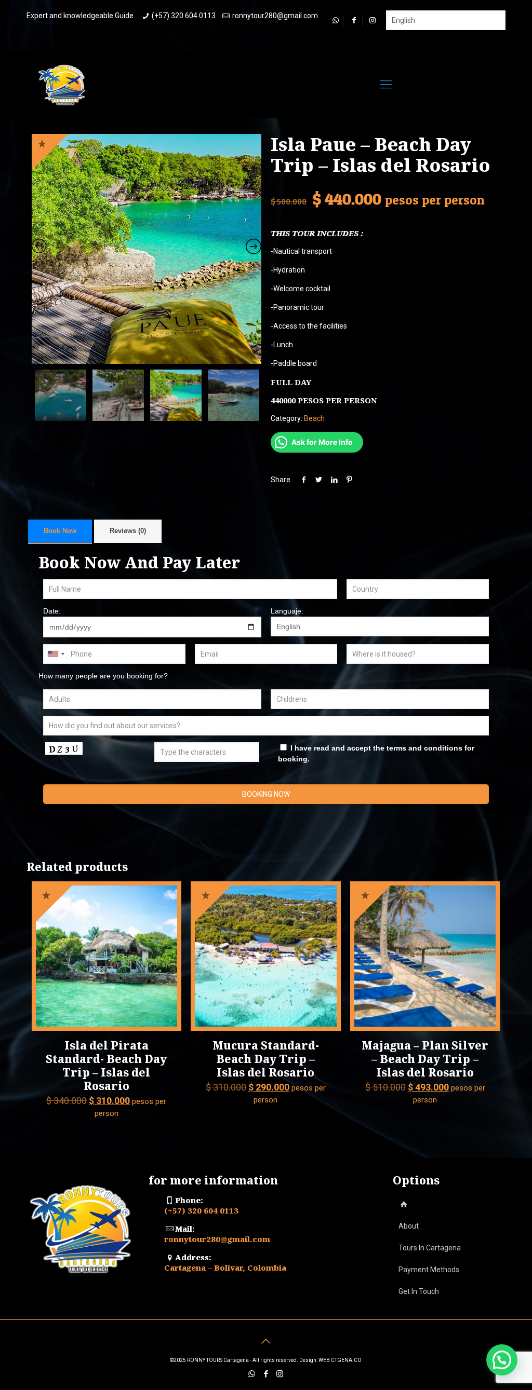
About (408, 1226)
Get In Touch (418, 1291)
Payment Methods (428, 1269)
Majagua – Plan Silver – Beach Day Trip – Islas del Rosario (425, 1059)
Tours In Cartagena (429, 1248)
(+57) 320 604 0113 (184, 15)
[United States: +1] (56, 654)
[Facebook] (265, 1374)
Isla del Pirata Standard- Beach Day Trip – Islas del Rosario (106, 1065)
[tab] (60, 531)
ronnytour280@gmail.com (275, 15)
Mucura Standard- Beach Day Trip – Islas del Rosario (265, 1059)
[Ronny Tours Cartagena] (63, 84)
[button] (501, 1359)
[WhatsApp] (251, 1374)
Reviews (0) (128, 531)
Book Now (60, 531)
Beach (314, 418)
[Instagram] (279, 1374)
